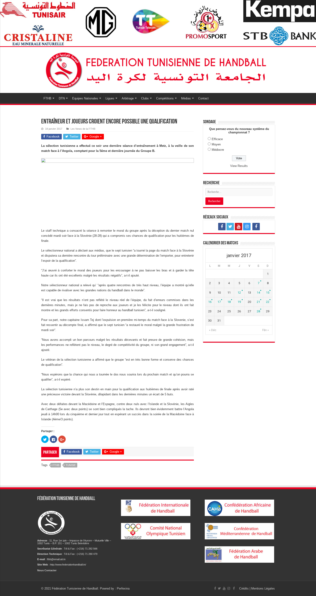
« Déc (212, 330)
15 (267, 292)
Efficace (217, 139)
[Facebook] (222, 226)
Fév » (265, 330)
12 (239, 292)
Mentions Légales (263, 588)
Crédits (244, 588)
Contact (203, 98)
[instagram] (247, 226)
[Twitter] (230, 226)
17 (219, 302)
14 (258, 292)
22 (267, 302)
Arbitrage (128, 98)
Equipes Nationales (85, 98)
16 (209, 302)
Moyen (216, 144)
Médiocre (218, 149)
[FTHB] (158, 69)
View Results (239, 166)
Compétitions (165, 98)
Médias (186, 98)
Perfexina (123, 588)
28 (258, 311)
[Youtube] (238, 226)
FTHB (47, 98)
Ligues (109, 98)
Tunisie (71, 465)
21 (258, 302)
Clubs (145, 98)
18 (229, 302)
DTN (62, 98)
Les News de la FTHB (83, 128)
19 (239, 302)
